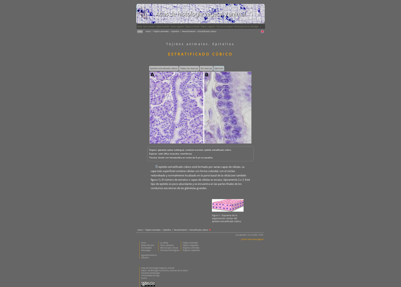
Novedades (146, 247)
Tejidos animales (162, 26)
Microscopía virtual (241, 26)
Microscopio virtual (169, 247)
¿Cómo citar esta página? (252, 239)
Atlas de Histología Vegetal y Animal (157, 267)
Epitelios (175, 31)
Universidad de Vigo (150, 275)
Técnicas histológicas (224, 26)
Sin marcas (206, 68)
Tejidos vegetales (177, 26)
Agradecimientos (149, 255)
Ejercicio (218, 68)
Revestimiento (189, 31)
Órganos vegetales (207, 26)
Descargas (254, 26)
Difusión (145, 257)
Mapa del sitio (147, 245)
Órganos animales (192, 26)
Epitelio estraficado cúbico (164, 68)
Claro (140, 31)
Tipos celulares (149, 26)
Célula (139, 26)
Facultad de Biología (150, 272)
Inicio (148, 31)
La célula (164, 242)
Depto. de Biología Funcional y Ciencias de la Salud (164, 270)
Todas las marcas (189, 68)
